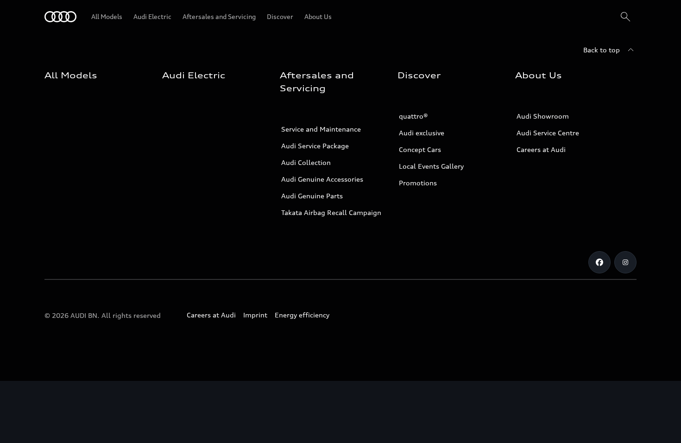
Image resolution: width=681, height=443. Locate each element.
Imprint (255, 315)
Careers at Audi (541, 149)
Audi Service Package (315, 146)
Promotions (418, 183)
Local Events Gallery (431, 166)
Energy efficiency (302, 315)
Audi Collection (306, 162)
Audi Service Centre (548, 133)
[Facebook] (599, 262)
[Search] (625, 17)
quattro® (413, 116)
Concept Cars (420, 149)
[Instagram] (625, 262)
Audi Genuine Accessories (322, 179)
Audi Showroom (543, 116)
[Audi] (60, 16)
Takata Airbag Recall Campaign (331, 212)
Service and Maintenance (321, 129)
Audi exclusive (421, 133)
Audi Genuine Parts (312, 196)
